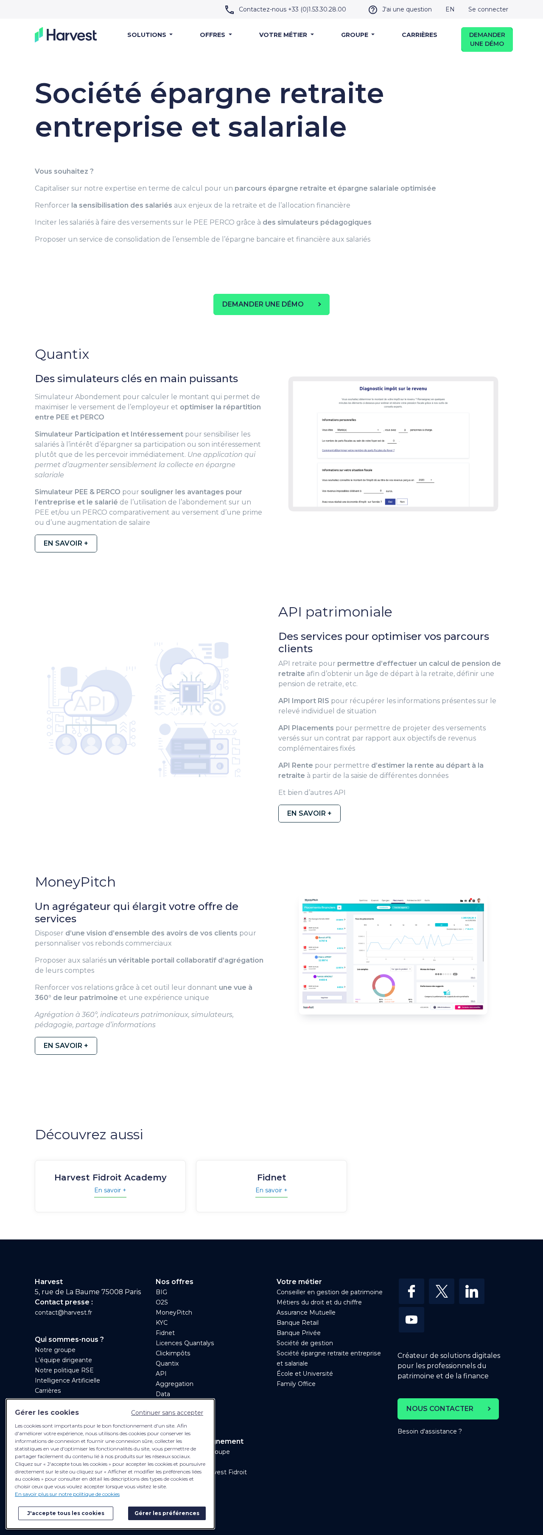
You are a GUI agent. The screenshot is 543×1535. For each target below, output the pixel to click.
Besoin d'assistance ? (429, 1431)
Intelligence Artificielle (67, 1380)
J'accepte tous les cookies (65, 1513)
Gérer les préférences (166, 1513)
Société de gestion (305, 1343)
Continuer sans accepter (167, 1413)
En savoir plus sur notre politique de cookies (67, 1494)
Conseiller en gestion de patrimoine (330, 1292)
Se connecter (488, 9)
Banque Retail (298, 1322)
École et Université (305, 1373)
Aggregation (174, 1383)
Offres (213, 35)
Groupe (355, 35)
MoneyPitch (174, 1312)
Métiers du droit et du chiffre (319, 1302)
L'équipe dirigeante (63, 1360)
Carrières (419, 35)
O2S (162, 1302)
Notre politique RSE (64, 1370)
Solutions (147, 35)
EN (450, 9)
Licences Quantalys (185, 1343)
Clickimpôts (173, 1353)
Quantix (167, 1363)
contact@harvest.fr (63, 1312)
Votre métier (284, 35)
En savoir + (110, 1190)
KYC (162, 1322)
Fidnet (165, 1332)
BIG (161, 1292)
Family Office (296, 1383)
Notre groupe (55, 1349)
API (161, 1373)
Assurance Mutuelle (306, 1312)
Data (163, 1394)
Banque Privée (299, 1332)
